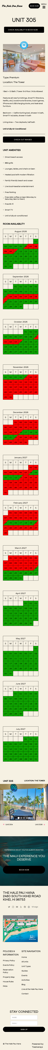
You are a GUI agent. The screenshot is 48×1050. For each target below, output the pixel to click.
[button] (8, 802)
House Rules (8, 981)
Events (24, 975)
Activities (26, 980)
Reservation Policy (8, 970)
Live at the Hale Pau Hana (32, 989)
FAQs (5, 986)
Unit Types (26, 966)
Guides (25, 971)
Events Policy (8, 965)
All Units (25, 961)
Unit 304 (9, 824)
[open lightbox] (24, 929)
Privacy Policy (9, 960)
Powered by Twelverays (37, 1045)
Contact (25, 993)
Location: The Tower (14, 81)
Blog (23, 984)
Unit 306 (38, 824)
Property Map (9, 977)
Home (24, 957)
